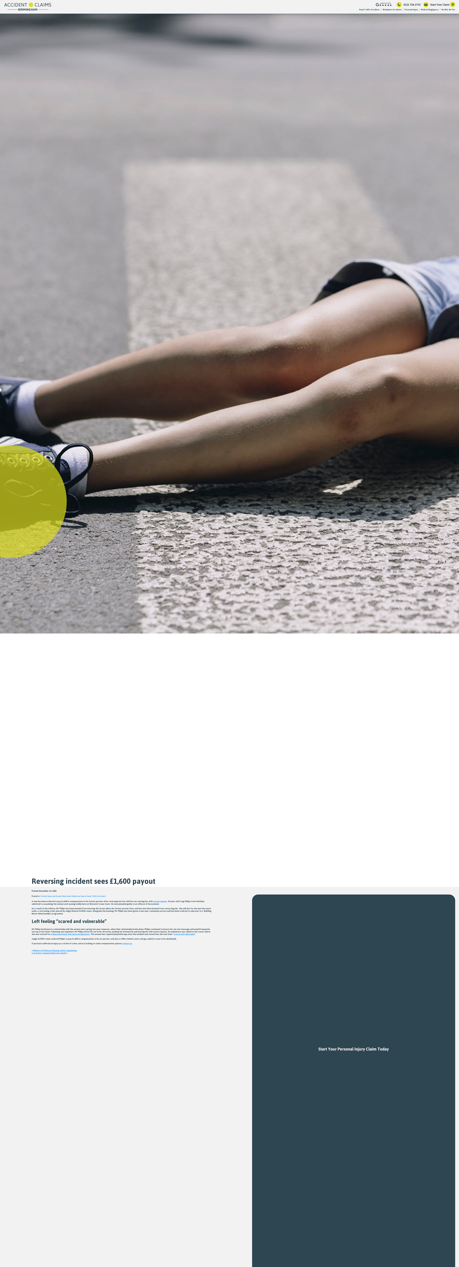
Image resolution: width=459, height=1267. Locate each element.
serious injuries (160, 901)
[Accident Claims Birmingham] (28, 6)
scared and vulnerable (184, 934)
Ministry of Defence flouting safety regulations (55, 950)
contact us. (127, 943)
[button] (452, 4)
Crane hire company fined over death (49, 953)
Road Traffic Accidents (369, 9)
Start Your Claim (439, 4)
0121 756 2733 (412, 4)
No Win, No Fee (448, 9)
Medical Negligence (429, 9)
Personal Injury (411, 9)
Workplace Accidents (392, 9)
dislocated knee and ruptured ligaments (71, 934)
